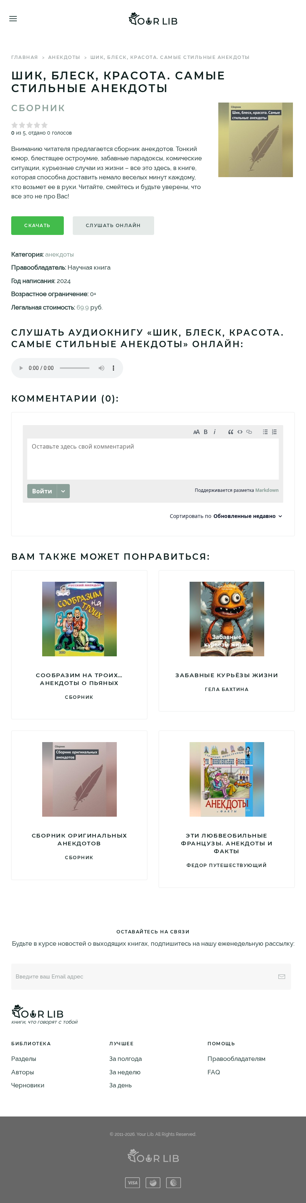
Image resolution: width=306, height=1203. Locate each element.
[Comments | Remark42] (153, 474)
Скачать (37, 225)
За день (120, 1085)
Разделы (23, 1058)
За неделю (125, 1072)
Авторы (22, 1072)
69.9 (82, 307)
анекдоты (64, 57)
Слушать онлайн (113, 225)
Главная (24, 57)
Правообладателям (236, 1058)
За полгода (125, 1058)
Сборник (38, 108)
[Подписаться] (281, 977)
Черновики (27, 1085)
